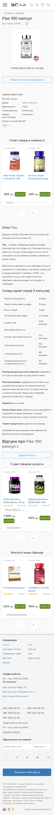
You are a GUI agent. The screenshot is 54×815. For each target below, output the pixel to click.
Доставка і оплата (12, 649)
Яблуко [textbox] (13, 510)
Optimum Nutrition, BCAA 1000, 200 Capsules (38, 502)
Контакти (7, 658)
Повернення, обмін (12, 653)
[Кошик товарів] (48, 5)
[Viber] (37, 757)
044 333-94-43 (35, 708)
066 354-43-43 (11, 713)
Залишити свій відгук (27, 772)
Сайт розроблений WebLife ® (38, 809)
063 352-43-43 (35, 713)
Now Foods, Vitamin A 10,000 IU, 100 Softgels (14, 178)
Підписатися (39, 747)
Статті (6, 644)
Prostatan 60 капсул (14, 587)
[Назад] (20, 213)
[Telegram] (48, 757)
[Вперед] (33, 213)
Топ (30, 644)
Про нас (32, 649)
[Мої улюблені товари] (42, 5)
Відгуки (6, 662)
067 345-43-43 (11, 718)
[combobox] (15, 510)
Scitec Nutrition (29, 102)
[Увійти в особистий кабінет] (36, 5)
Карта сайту (34, 658)
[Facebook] (6, 757)
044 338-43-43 (11, 708)
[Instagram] (16, 757)
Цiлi (30, 653)
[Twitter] (27, 757)
